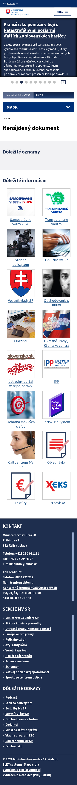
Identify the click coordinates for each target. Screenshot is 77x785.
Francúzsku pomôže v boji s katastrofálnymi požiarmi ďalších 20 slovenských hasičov (35, 30)
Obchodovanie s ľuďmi (21, 719)
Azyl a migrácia (16, 645)
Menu (63, 12)
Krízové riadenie (17, 661)
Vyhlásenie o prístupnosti (21, 770)
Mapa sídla (31, 764)
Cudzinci (11, 725)
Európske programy (19, 634)
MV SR (39, 95)
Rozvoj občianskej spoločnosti (27, 672)
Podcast (11, 697)
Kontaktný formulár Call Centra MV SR (30, 588)
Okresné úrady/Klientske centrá (28, 629)
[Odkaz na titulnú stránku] (19, 11)
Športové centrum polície (23, 677)
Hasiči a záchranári (18, 656)
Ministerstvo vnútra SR (22, 618)
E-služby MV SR (15, 708)
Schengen (12, 667)
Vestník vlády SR (17, 714)
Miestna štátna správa (21, 730)
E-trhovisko (13, 746)
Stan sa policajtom (18, 703)
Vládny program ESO (20, 735)
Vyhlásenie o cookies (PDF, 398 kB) (27, 775)
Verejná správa (16, 650)
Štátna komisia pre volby (23, 623)
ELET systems (12, 764)
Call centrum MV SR (19, 741)
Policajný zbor (15, 639)
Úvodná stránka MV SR (18, 95)
